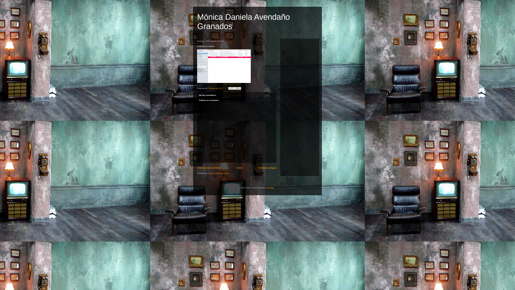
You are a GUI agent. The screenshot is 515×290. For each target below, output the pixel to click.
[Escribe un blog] (232, 88)
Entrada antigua (267, 168)
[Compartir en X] (234, 88)
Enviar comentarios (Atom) (218, 173)
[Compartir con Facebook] (237, 88)
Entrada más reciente (208, 168)
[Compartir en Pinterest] (239, 88)
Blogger (271, 188)
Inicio (239, 168)
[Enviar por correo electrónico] (229, 88)
